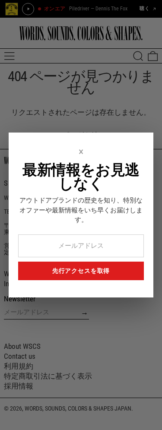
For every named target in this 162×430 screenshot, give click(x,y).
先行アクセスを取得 (81, 270)
